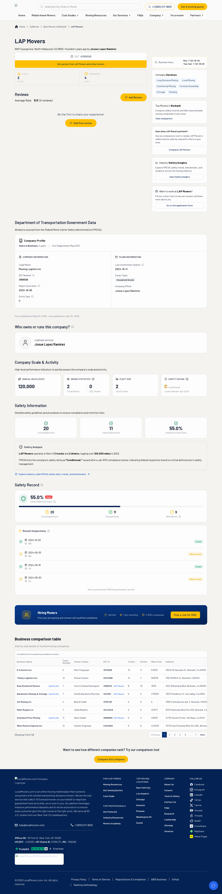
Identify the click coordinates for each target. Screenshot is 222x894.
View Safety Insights (179, 176)
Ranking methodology (85, 884)
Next (202, 734)
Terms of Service (101, 879)
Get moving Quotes (113, 790)
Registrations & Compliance (130, 879)
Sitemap (168, 825)
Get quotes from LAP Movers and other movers (80, 64)
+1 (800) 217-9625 (162, 6)
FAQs (140, 15)
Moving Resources (95, 15)
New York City (143, 787)
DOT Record (119, 686)
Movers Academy (112, 823)
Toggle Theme (7, 892)
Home (21, 15)
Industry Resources (113, 817)
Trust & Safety (171, 796)
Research (169, 813)
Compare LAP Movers (179, 149)
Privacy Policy (78, 879)
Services (168, 831)
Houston (140, 805)
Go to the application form (180, 205)
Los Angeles (142, 793)
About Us (169, 784)
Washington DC (144, 816)
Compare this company (111, 759)
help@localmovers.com (32, 825)
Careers (168, 790)
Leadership (170, 819)
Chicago (140, 799)
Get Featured (110, 811)
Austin (139, 822)
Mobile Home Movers (43, 15)
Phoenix (140, 811)
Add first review (82, 123)
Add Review (135, 97)
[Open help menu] (213, 885)
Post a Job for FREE (185, 614)
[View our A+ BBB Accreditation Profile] (39, 859)
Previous (155, 734)
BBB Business (159, 879)
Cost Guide (108, 796)
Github (175, 879)
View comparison (164, 118)
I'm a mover (177, 15)
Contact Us (170, 802)
